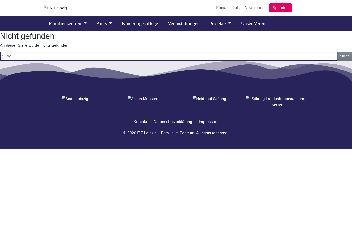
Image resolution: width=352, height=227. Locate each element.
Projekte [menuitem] (218, 23)
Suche (344, 56)
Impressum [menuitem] (208, 121)
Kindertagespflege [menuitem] (140, 23)
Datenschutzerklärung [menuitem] (173, 121)
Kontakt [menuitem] (223, 7)
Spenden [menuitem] (281, 7)
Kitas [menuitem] (102, 23)
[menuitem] (296, 7)
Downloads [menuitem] (254, 7)
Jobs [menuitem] (237, 7)
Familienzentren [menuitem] (65, 23)
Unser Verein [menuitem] (254, 23)
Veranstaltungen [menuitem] (184, 23)
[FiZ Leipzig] (55, 8)
